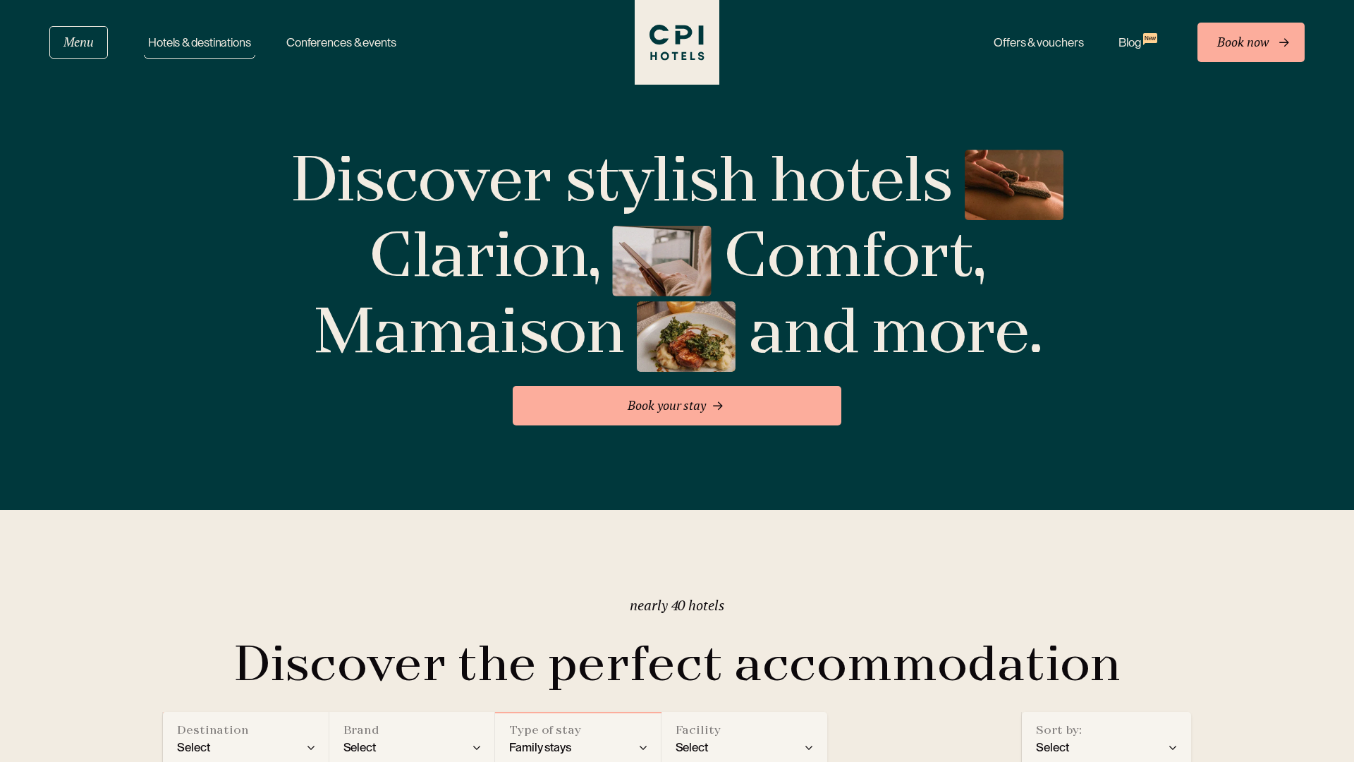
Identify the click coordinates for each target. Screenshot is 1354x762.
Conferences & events (341, 43)
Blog (1136, 42)
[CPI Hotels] (677, 42)
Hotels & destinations (199, 43)
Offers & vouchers (1038, 43)
